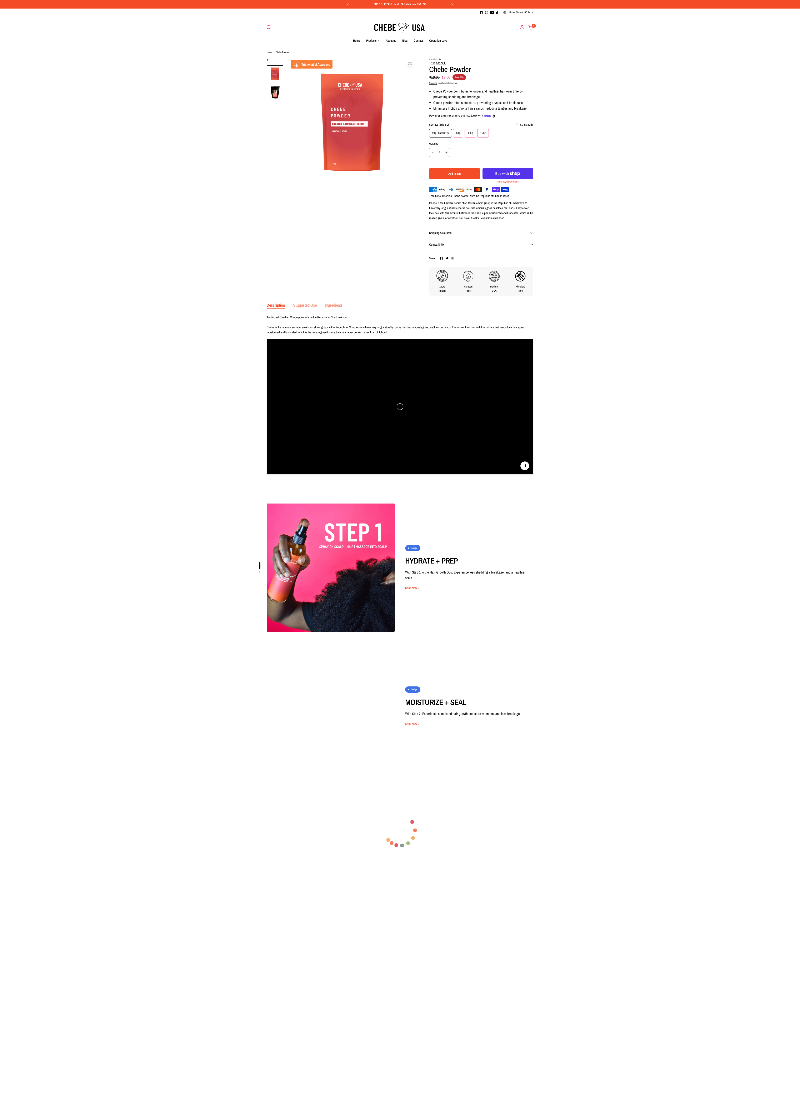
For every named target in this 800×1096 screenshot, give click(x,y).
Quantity (433, 143)
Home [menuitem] (356, 40)
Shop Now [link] (411, 587)
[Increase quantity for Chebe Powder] (446, 152)
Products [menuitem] (371, 40)
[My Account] (522, 27)
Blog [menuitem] (405, 40)
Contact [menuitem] (418, 40)
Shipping (433, 83)
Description (276, 305)
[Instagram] (486, 12)
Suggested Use (305, 305)
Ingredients (334, 305)
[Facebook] (481, 12)
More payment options (508, 181)
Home (269, 52)
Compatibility (436, 244)
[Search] (270, 27)
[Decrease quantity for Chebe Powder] (432, 152)
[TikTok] (497, 12)
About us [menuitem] (391, 40)
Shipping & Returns (440, 233)
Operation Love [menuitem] (438, 40)
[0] (529, 27)
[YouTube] (492, 12)
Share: (432, 258)
